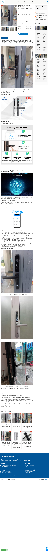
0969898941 (3, 549)
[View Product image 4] (16, 29)
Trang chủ (13, 1)
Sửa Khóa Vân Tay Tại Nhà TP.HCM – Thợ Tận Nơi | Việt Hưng (38, 68)
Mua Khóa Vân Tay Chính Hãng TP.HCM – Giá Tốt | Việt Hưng (44, 68)
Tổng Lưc (46, 479)
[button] (15, 7)
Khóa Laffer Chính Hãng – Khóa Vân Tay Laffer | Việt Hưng (38, 39)
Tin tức (31, 1)
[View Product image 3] (12, 29)
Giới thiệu (19, 1)
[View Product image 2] (7, 29)
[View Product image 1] (3, 29)
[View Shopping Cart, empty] (47, 2)
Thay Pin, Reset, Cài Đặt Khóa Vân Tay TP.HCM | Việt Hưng (44, 39)
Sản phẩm (26, 1)
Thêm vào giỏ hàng (23, 33)
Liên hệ (37, 1)
